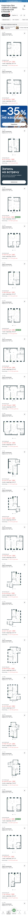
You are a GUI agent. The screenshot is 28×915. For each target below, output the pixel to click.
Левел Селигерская (9, 8)
